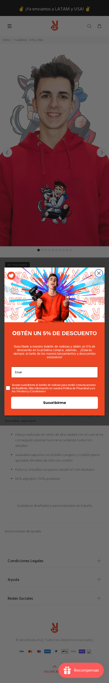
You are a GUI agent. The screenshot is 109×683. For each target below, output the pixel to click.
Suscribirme (54, 402)
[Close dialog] (99, 273)
